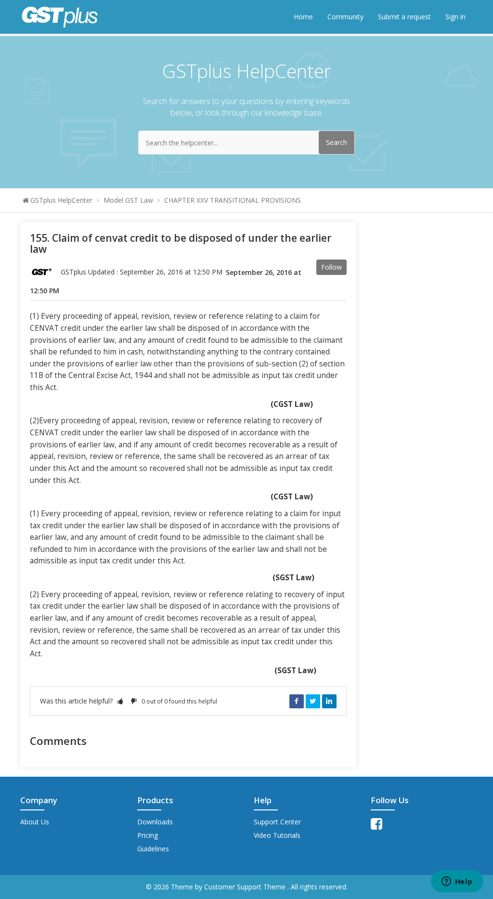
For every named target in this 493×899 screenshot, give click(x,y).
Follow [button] (331, 267)
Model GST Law (128, 200)
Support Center (277, 821)
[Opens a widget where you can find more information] (456, 882)
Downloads (155, 821)
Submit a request (404, 16)
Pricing (147, 835)
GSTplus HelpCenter (61, 200)
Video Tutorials (277, 835)
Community (345, 16)
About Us (34, 821)
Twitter (313, 701)
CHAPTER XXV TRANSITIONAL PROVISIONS (232, 200)
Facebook (296, 701)
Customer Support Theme (245, 886)
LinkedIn (329, 701)
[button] (120, 700)
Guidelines (153, 848)
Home (303, 16)
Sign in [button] (455, 16)
